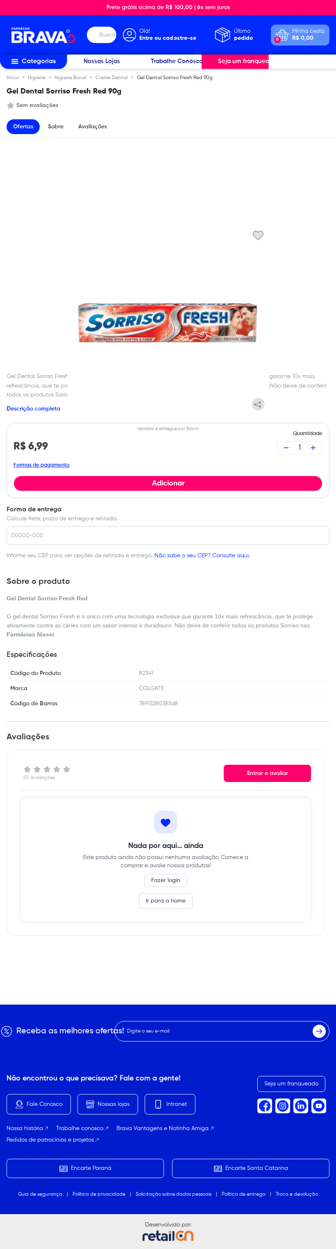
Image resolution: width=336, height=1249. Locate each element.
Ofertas (23, 127)
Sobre (56, 127)
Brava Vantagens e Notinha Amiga (162, 1128)
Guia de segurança (40, 1194)
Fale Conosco (44, 1104)
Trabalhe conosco (79, 1128)
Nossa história (25, 1128)
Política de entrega (244, 1194)
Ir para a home (166, 901)
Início (13, 77)
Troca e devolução (297, 1194)
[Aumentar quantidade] (313, 448)
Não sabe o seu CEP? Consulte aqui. (202, 555)
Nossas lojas (113, 1104)
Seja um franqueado (291, 1084)
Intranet (176, 1104)
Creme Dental (111, 77)
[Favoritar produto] (258, 235)
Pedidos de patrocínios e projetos (50, 1140)
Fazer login (165, 880)
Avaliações (92, 127)
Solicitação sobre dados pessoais (173, 1194)
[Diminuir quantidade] (286, 448)
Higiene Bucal (70, 77)
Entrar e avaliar (267, 773)
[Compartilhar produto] (258, 404)
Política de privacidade (99, 1194)
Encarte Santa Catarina (256, 1168)
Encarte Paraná (91, 1168)
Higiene (36, 77)
